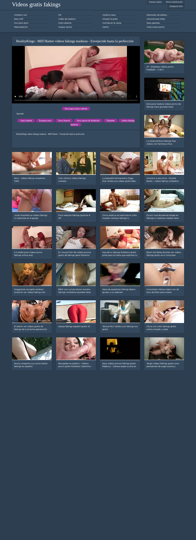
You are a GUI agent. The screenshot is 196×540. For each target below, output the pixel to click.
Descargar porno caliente (76, 108)
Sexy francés (64, 120)
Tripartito (110, 120)
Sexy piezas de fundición (88, 120)
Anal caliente (26, 120)
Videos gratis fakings (36, 4)
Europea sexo (45, 120)
